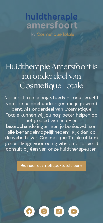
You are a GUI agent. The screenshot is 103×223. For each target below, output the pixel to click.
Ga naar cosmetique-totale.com (51, 165)
